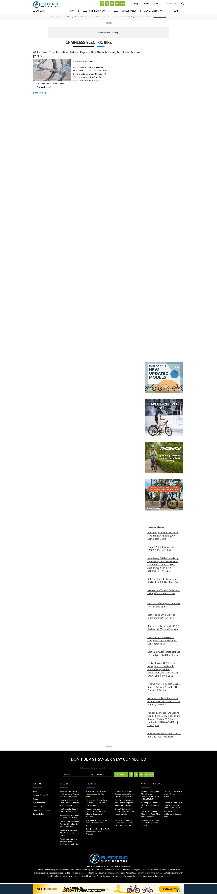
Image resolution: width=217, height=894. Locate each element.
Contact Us (37, 806)
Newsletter (171, 3)
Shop (136, 3)
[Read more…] (39, 92)
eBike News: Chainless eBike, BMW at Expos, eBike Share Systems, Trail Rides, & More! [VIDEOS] (87, 54)
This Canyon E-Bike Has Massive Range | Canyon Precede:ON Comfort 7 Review (164, 687)
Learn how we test (160, 17)
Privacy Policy (38, 814)
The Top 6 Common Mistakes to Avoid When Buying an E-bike (150, 814)
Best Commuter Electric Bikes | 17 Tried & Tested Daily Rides (163, 653)
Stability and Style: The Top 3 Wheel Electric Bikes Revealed (97, 831)
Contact (157, 3)
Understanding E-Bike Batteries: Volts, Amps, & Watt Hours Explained (69, 793)
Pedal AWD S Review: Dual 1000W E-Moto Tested (161, 548)
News (71, 11)
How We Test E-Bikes (41, 795)
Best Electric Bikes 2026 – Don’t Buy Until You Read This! (164, 735)
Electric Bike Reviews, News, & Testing (45, 4)
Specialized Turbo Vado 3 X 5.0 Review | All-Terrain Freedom (163, 627)
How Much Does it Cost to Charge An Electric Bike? (173, 814)
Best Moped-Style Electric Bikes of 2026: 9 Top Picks (161, 616)
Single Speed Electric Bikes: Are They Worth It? (150, 805)
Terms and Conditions (41, 810)
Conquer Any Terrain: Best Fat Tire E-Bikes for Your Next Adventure (96, 802)
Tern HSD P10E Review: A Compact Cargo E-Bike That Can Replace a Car (162, 640)
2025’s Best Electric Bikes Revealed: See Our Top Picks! (96, 793)
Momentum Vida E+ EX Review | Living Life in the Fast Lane (163, 592)
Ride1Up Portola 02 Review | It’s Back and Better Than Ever (163, 580)
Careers (36, 799)
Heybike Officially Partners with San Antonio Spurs (163, 605)
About (146, 3)
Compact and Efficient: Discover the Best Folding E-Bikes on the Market (125, 793)
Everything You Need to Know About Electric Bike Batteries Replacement (70, 802)
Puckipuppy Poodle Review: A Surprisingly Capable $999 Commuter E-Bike (162, 535)
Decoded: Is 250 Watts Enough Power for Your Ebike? (173, 793)
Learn (177, 11)
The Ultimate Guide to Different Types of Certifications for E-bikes (69, 841)
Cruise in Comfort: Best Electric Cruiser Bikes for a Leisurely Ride (124, 811)
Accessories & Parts (155, 11)
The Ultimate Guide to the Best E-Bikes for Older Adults (96, 822)
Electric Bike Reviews (94, 11)
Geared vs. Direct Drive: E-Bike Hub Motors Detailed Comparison (173, 805)
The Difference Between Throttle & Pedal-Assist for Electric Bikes (69, 824)
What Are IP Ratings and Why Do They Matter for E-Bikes (69, 832)
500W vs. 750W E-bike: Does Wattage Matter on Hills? (150, 822)
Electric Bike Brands (125, 11)
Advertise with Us (40, 803)
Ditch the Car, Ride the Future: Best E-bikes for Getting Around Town (124, 822)
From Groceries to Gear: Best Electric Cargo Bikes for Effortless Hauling (124, 802)
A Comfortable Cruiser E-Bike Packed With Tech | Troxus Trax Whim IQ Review (163, 701)
